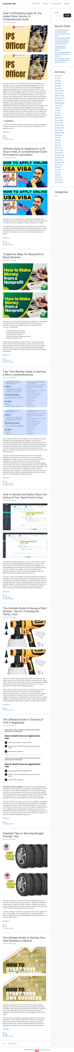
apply (6, 137)
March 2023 (58, 177)
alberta (6, 1034)
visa (9, 243)
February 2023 (59, 179)
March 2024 (58, 147)
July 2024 (57, 137)
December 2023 (59, 155)
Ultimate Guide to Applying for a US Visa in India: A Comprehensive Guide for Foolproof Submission (25, 151)
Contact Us (45, 3)
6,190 (10, 1043)
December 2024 (59, 125)
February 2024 (59, 150)
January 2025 (59, 122)
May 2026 (58, 83)
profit (9, 360)
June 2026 (58, 80)
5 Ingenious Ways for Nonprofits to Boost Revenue (61, 47)
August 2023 (58, 165)
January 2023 (59, 182)
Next (15, 1043)
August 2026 (58, 75)
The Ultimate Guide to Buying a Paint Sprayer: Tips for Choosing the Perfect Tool (25, 611)
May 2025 (57, 113)
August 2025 (58, 105)
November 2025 (59, 98)
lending (11, 483)
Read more (6, 132)
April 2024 (58, 145)
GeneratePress (46, 1049)
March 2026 (58, 88)
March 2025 (58, 118)
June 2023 (58, 169)
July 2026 (57, 78)
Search (57, 12)
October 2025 (59, 100)
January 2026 (59, 93)
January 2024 (59, 152)
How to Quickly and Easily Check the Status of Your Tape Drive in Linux (25, 496)
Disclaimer (67, 3)
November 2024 (59, 127)
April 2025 (58, 115)
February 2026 (59, 90)
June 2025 (58, 110)
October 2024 (59, 130)
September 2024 (60, 132)
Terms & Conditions (56, 3)
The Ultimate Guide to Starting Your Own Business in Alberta (24, 939)
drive (6, 597)
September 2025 (59, 103)
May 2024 (58, 142)
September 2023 (60, 162)
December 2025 (59, 95)
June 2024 (58, 140)
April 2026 (58, 85)
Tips (6, 135)
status (9, 597)
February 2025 (59, 120)
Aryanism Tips (9, 4)
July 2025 (57, 108)
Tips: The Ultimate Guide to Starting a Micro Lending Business (24, 373)
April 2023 (58, 174)
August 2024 (58, 135)
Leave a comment (9, 139)
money (6, 360)
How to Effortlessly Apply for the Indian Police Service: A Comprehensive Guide (22, 16)
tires (6, 926)
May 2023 (58, 172)
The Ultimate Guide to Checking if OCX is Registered (23, 721)
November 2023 (59, 157)
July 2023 (57, 167)
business (7, 483)
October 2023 (59, 160)
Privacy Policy (36, 3)
